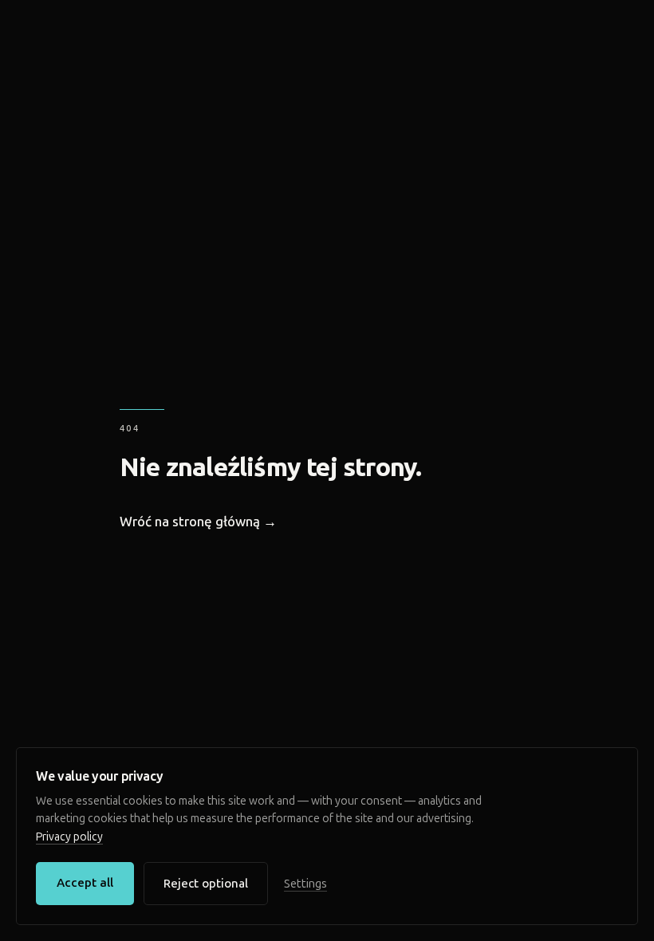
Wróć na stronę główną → (198, 522)
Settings (305, 883)
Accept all (85, 883)
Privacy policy (69, 837)
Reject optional (206, 883)
